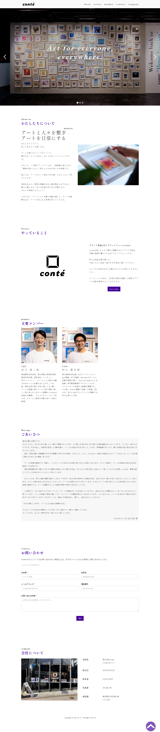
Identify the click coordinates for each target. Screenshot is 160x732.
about (87, 4)
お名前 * (24, 573)
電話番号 (84, 584)
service (98, 4)
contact (121, 4)
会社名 (83, 573)
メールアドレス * (28, 584)
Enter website (114, 289)
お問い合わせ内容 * (28, 596)
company (133, 4)
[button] (5, 57)
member (109, 4)
